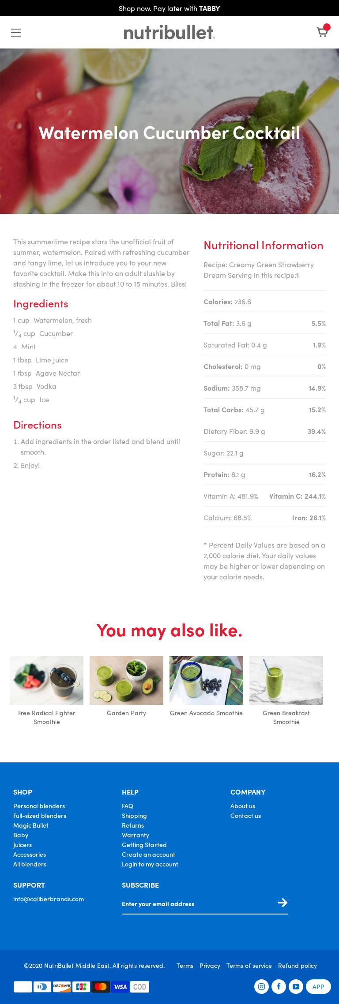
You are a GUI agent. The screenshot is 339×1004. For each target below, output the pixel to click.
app (318, 986)
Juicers (22, 844)
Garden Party (126, 712)
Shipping (134, 815)
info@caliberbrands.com (48, 898)
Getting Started (144, 844)
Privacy (210, 965)
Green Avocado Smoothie (206, 712)
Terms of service (249, 965)
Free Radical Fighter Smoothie (46, 717)
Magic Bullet (31, 825)
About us (242, 805)
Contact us (245, 815)
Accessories (29, 854)
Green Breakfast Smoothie (286, 717)
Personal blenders (39, 805)
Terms (185, 965)
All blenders (29, 863)
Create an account (148, 854)
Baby (20, 834)
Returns (133, 825)
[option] (47, 691)
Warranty (135, 834)
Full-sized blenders (39, 815)
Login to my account (150, 863)
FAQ (127, 805)
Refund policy (297, 965)
